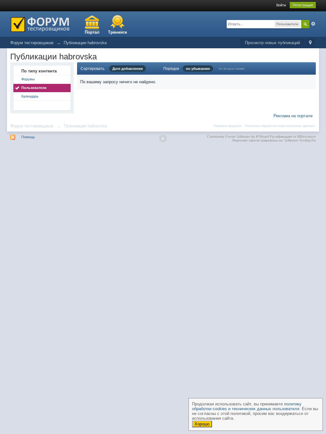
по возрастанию (231, 69)
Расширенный (313, 23)
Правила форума (227, 126)
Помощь (28, 137)
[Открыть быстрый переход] (310, 43)
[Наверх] (163, 138)
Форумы (28, 79)
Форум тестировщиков (31, 126)
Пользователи (33, 88)
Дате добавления (127, 69)
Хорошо (202, 424)
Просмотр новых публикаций (272, 42)
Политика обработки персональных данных (279, 126)
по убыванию (198, 69)
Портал (92, 32)
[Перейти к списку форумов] (40, 23)
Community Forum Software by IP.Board (238, 137)
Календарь (30, 96)
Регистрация (303, 5)
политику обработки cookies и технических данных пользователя (246, 406)
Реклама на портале (293, 115)
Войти (281, 5)
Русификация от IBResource (292, 137)
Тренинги (117, 32)
